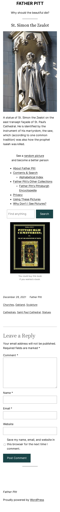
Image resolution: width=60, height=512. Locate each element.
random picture (34, 155)
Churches (8, 304)
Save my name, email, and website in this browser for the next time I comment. (31, 444)
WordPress (37, 499)
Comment (10, 355)
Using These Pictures (26, 199)
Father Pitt (30, 3)
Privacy (18, 194)
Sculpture (31, 304)
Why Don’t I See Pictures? (29, 203)
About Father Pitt (24, 168)
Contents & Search (25, 172)
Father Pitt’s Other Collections (32, 181)
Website (8, 424)
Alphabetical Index (31, 177)
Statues (46, 312)
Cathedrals (9, 312)
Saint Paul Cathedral (29, 312)
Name (8, 392)
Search (44, 213)
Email (7, 408)
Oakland (20, 304)
